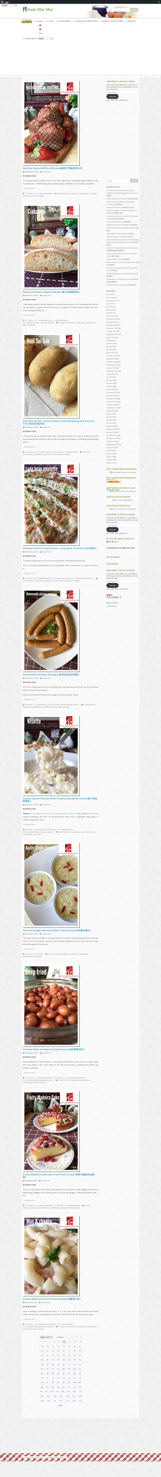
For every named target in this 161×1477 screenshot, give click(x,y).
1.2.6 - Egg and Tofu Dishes (61, 578)
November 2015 (112, 365)
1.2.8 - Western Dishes (65, 830)
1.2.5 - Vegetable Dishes (42, 578)
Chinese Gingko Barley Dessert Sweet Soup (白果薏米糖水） (58, 930)
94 (41, 1391)
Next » (60, 1405)
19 (69, 1346)
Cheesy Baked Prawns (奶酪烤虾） (118, 259)
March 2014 (110, 426)
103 (48, 1396)
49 (58, 1364)
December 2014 (112, 398)
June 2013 (109, 454)
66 (64, 1373)
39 (47, 1360)
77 (80, 1378)
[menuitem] (159, 2)
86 (42, 1387)
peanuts (36, 1082)
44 (74, 1360)
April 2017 (109, 313)
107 (73, 1396)
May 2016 (109, 346)
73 (58, 1378)
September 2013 (112, 444)
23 (47, 1351)
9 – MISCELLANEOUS (30, 38)
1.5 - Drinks (39, 954)
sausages (66, 707)
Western (41, 1329)
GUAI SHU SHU (64, 193)
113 (67, 1401)
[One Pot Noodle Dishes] (123, 500)
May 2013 (109, 457)
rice (75, 813)
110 (48, 1401)
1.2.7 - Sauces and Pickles (43, 1078)
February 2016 (111, 356)
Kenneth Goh (46, 172)
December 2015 (112, 362)
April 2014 (109, 423)
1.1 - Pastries (29, 193)
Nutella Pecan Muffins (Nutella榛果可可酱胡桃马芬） (53, 168)
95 (46, 1391)
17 (58, 1346)
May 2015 (109, 383)
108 (80, 1396)
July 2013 (109, 451)
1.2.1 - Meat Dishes (40, 705)
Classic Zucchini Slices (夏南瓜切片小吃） (120, 207)
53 (80, 1364)
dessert (58, 954)
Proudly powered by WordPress (34, 1457)
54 (42, 1369)
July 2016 (109, 340)
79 (47, 1382)
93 (80, 1387)
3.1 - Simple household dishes (82, 578)
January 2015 (111, 395)
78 (42, 1382)
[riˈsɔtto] (54, 813)
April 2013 (109, 460)
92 (74, 1387)
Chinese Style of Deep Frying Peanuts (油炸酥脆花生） (54, 1049)
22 (42, 1351)
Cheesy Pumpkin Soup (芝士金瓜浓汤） (120, 237)
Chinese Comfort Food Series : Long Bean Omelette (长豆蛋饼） (60, 548)
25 (58, 1351)
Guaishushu (74, 193)
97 (57, 1391)
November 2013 (112, 438)
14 (42, 1346)
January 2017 (111, 322)
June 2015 (109, 380)
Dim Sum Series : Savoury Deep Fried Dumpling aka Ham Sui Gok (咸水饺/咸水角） (59, 422)
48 (53, 1364)
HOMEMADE (47, 707)
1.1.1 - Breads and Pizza (43, 320)
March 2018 (110, 298)
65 (58, 1373)
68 (74, 1373)
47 (47, 1364)
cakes (88, 1205)
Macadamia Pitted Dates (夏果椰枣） (119, 222)
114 (73, 1401)
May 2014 (109, 420)
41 (58, 1360)
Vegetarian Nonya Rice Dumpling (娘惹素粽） (122, 225)
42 (64, 1360)
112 (61, 1401)
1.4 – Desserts (38, 21)
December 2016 (112, 325)
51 (69, 1364)
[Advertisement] (80, 58)
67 (69, 1373)
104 (54, 1396)
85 (80, 1382)
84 (74, 1382)
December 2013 (112, 435)
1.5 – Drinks (50, 21)
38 (42, 1360)
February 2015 (111, 392)
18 (64, 1346)
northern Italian (68, 813)
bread (62, 323)
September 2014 (112, 408)
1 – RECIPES (27, 21)
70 (42, 1378)
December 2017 (112, 301)
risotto (39, 834)
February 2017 (111, 319)
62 (42, 1373)
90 (64, 1387)
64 (53, 1373)
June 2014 (109, 417)
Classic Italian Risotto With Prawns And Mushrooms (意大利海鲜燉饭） (60, 800)
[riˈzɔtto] (45, 813)
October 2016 (111, 331)
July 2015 (109, 377)
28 (74, 1351)
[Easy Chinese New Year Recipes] (123, 472)
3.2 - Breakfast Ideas (60, 320)
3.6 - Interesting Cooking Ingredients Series (63, 705)
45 (80, 1360)
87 (47, 1387)
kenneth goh (27, 196)
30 (42, 1355)
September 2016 (112, 334)
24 (53, 1351)
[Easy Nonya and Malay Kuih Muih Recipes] (123, 491)
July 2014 (109, 414)
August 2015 (110, 374)
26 (64, 1351)
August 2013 (110, 447)
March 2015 (110, 389)
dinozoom (63, 1457)
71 (47, 1378)
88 (53, 1387)
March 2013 (110, 463)
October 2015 (111, 368)
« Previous (60, 1337)
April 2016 (109, 350)
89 (58, 1387)
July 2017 (109, 304)
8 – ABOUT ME (130, 21)
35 (69, 1355)
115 (80, 1401)
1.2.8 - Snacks (57, 452)
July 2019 (109, 294)
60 (74, 1369)
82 (64, 1382)
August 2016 (110, 337)
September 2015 (112, 371)
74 (64, 1378)
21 (80, 1346)
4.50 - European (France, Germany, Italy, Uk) (38, 323)
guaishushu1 (85, 193)
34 (64, 1355)
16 (53, 1346)
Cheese (62, 1327)
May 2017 (109, 310)
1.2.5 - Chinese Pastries (43, 452)
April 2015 (109, 386)
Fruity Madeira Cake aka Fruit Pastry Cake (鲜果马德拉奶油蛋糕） (59, 1176)
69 (80, 1373)
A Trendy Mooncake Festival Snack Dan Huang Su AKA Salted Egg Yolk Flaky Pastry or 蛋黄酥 (122, 193)
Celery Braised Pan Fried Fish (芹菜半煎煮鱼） (122, 199)
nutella (41, 196)
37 (80, 1355)
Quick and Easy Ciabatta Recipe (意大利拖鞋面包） (52, 291)
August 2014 (110, 411)
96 (52, 1391)
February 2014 (111, 429)
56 (53, 1369)
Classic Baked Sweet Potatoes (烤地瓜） (120, 233)
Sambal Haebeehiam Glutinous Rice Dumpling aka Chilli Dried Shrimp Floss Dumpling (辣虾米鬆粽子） (122, 242)
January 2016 (111, 359)
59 (69, 1369)
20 (74, 1346)
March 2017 (110, 316)
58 (64, 1369)
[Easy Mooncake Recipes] (123, 509)
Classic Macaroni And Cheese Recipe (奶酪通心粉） (52, 1298)
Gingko (64, 954)
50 (64, 1364)
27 (69, 1351)
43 (69, 1360)
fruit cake (34, 1208)
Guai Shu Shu (40, 9)
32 (53, 1355)
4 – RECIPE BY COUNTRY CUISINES (111, 21)
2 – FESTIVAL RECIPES (63, 21)
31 (47, 1355)
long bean (68, 581)
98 (63, 1391)
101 (80, 1391)
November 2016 (112, 328)
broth (92, 813)
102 (41, 1396)
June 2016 (109, 343)
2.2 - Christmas (59, 1205)
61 (80, 1369)
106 (67, 1396)
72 (53, 1378)
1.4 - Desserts (29, 954)
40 (53, 1360)
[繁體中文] (45, 29)
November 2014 (112, 402)
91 (69, 1387)
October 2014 (111, 405)
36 (74, 1355)
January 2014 (111, 432)
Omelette (76, 581)
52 (74, 1364)
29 (80, 1351)
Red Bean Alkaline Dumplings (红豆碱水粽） (121, 285)
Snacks (67, 454)
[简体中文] (45, 25)
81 (58, 1382)
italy (24, 325)
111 (54, 1401)
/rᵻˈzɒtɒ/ (33, 813)
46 (42, 1364)
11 (69, 1342)
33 (58, 1355)
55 (47, 1369)
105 (61, 1396)
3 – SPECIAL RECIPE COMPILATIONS (85, 21)
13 (80, 1342)
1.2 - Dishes (29, 578)
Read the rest (30, 188)
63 (47, 1373)
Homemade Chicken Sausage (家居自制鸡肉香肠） (51, 674)
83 (69, 1382)
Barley (52, 954)
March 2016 (110, 353)
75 (69, 1378)
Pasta (35, 1329)
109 (41, 1401)
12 (75, 1342)
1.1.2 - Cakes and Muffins (44, 193)
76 (74, 1378)
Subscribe (112, 96)
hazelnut (94, 193)
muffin (35, 196)
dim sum (87, 452)
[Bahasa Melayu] (45, 33)
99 (68, 1391)
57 (58, 1369)
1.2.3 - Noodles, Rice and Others (45, 830)
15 (47, 1346)
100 (74, 1391)
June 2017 (109, 307)
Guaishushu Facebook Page (120, 548)
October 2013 (111, 441)
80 (53, 1382)
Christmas (26, 1208)
